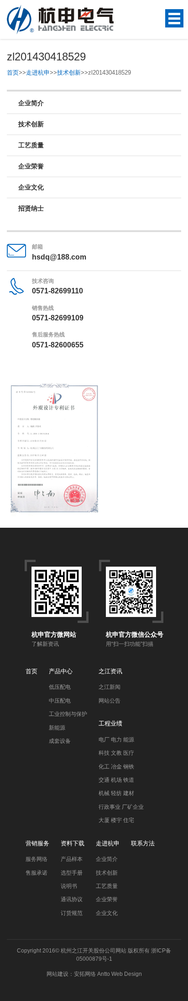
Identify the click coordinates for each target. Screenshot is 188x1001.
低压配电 (60, 687)
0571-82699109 (58, 318)
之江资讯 (110, 671)
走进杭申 (38, 72)
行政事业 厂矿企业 (121, 807)
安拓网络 (85, 974)
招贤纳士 (31, 208)
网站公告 (109, 701)
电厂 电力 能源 (116, 739)
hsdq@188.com (59, 257)
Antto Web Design (119, 974)
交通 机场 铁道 (116, 780)
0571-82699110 (57, 291)
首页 (13, 72)
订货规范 (72, 913)
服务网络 (36, 859)
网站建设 (57, 974)
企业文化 (31, 187)
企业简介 (31, 103)
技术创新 (69, 72)
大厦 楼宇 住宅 (116, 820)
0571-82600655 (58, 345)
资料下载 (72, 843)
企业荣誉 (31, 166)
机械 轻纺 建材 (116, 793)
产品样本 (72, 859)
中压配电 (60, 701)
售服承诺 (36, 873)
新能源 (57, 728)
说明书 (69, 886)
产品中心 (61, 671)
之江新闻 (109, 687)
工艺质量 (31, 145)
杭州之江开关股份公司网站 (93, 950)
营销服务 (37, 843)
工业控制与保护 (68, 714)
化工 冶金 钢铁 (116, 766)
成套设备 (60, 741)
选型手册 (72, 873)
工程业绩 (110, 723)
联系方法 (143, 843)
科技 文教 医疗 (116, 753)
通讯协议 (72, 899)
